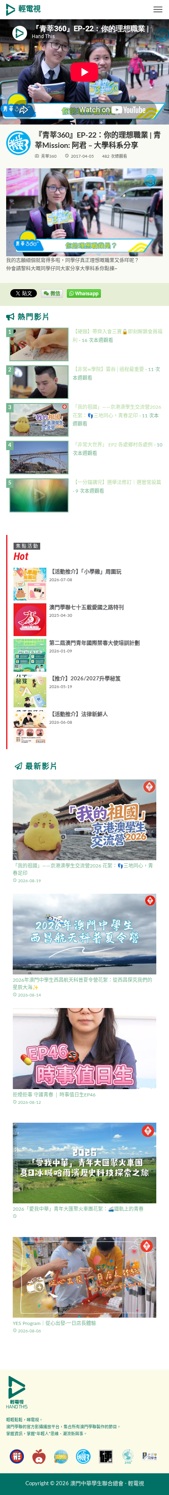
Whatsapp (86, 293)
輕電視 (29, 9)
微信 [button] (54, 293)
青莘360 (49, 156)
